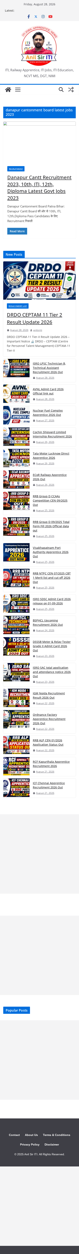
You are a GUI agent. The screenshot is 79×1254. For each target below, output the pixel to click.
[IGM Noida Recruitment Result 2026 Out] (16, 698)
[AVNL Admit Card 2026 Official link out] (16, 394)
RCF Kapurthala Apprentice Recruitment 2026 (51, 764)
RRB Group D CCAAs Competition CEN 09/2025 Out (50, 500)
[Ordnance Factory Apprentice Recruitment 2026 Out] (16, 721)
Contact (14, 1135)
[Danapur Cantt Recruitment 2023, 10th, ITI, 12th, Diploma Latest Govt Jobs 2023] (39, 142)
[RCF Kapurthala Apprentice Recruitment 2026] (16, 766)
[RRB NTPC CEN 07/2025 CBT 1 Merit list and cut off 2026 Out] (16, 580)
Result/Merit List (18, 306)
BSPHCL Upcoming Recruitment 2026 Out (48, 622)
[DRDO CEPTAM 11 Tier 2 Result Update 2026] (39, 280)
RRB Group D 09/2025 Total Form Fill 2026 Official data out (51, 526)
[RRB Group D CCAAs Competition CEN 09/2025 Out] (16, 503)
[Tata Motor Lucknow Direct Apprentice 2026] (16, 458)
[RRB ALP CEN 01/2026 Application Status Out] (16, 745)
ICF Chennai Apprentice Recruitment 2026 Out (49, 785)
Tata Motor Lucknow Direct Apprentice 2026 (51, 456)
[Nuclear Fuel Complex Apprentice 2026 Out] (16, 415)
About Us (31, 1135)
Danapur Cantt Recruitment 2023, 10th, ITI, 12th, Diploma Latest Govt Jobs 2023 (39, 187)
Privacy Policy (30, 1144)
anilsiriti (37, 330)
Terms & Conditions (56, 1135)
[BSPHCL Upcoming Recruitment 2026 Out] (16, 625)
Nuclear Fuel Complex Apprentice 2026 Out (48, 413)
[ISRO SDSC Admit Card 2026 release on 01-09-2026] (16, 603)
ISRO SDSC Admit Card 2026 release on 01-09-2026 (52, 601)
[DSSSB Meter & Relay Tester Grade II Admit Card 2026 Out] (16, 648)
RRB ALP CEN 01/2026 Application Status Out (48, 742)
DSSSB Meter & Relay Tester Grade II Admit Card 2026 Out (52, 646)
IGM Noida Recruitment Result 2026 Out (49, 695)
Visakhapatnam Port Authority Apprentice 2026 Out (50, 552)
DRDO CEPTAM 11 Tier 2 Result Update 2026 (34, 318)
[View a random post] (71, 89)
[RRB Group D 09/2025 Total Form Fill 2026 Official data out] (16, 528)
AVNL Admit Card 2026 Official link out (48, 391)
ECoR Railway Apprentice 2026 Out (50, 477)
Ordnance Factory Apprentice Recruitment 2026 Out (49, 719)
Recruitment (16, 168)
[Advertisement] (39, 854)
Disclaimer (52, 1144)
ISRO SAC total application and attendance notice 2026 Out (52, 672)
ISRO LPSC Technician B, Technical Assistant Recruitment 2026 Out (49, 368)
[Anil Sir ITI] (8, 89)
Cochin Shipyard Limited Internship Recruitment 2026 (52, 434)
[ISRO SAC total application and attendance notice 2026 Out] (16, 674)
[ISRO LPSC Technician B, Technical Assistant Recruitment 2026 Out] (16, 370)
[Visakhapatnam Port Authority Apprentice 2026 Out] (16, 554)
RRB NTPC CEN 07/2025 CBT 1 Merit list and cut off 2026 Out (52, 577)
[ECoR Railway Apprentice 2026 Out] (16, 479)
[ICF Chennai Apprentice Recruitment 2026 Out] (16, 787)
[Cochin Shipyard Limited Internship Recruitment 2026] (16, 437)
